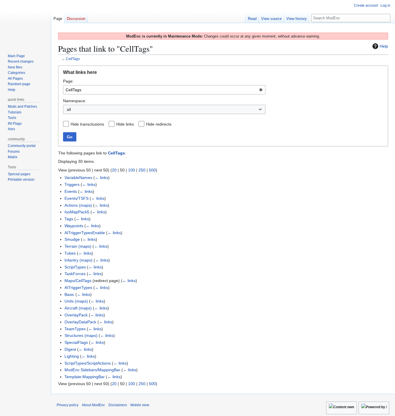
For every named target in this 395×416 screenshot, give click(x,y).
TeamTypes (75, 329)
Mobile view (139, 405)
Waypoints (73, 225)
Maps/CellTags (77, 280)
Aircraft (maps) (78, 308)
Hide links (125, 124)
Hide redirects (158, 124)
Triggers (72, 184)
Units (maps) (76, 301)
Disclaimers (117, 405)
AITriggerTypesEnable (84, 232)
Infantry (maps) (78, 260)
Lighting (71, 356)
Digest (70, 349)
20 (114, 170)
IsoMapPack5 (76, 212)
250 (142, 170)
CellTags (73, 59)
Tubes (70, 253)
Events (70, 191)
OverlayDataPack (80, 322)
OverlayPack (76, 315)
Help (384, 46)
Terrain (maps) (77, 246)
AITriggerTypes (78, 287)
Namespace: (74, 100)
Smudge (72, 239)
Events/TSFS (76, 198)
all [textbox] (69, 109)
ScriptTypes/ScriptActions (87, 363)
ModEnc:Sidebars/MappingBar (92, 370)
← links (101, 177)
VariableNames (78, 177)
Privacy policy (67, 405)
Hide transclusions (87, 124)
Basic (69, 294)
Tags (68, 219)
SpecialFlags (76, 342)
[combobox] (164, 89)
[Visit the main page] (25, 23)
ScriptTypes (75, 267)
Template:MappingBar (84, 376)
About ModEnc (93, 405)
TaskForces (75, 273)
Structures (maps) (80, 335)
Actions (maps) (78, 205)
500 (152, 170)
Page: (68, 81)
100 (131, 170)
